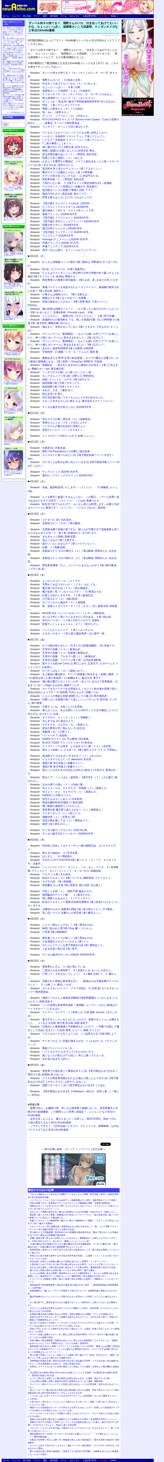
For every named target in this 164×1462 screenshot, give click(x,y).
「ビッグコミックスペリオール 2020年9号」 (60, 207)
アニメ (37, 16)
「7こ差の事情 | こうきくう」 (52, 143)
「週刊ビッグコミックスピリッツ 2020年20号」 (62, 475)
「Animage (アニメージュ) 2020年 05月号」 (60, 239)
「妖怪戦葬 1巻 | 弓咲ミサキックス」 (56, 383)
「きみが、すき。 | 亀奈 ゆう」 (53, 390)
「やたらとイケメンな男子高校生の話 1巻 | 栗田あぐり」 (67, 945)
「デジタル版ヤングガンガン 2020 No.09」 (60, 830)
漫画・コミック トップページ (74, 1149)
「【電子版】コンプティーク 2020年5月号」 (60, 232)
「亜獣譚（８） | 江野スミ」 (51, 732)
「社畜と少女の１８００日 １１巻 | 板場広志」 (62, 595)
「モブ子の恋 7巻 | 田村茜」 (52, 881)
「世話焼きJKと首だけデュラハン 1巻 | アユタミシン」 (66, 168)
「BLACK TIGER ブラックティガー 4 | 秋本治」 (62, 742)
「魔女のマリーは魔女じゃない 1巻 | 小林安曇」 (62, 172)
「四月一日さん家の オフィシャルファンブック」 (64, 250)
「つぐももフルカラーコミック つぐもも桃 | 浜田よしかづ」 (69, 132)
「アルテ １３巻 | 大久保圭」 (51, 874)
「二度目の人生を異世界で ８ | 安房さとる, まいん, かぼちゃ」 (71, 970)
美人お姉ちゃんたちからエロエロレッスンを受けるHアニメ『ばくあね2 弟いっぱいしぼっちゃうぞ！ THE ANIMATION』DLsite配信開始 (14, 41)
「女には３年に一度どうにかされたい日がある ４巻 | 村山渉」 (71, 616)
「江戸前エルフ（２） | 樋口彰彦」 (55, 598)
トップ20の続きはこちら (16, 112)
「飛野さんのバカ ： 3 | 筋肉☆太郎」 (56, 80)
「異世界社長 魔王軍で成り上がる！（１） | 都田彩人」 (67, 809)
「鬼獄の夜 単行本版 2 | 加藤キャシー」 (57, 766)
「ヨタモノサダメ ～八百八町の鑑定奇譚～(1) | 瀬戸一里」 (68, 633)
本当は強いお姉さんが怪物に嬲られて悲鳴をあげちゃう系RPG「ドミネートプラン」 (69, 1261)
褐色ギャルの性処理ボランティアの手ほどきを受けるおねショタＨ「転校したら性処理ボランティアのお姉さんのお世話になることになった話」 (13, 32)
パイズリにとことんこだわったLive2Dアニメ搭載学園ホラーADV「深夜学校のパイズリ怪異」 (74, 1200)
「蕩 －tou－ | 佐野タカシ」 (50, 112)
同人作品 (27, 16)
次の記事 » (99, 1149)
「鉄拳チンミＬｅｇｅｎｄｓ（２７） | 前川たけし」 (65, 624)
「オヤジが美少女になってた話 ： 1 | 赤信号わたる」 (65, 175)
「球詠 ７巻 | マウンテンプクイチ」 (56, 105)
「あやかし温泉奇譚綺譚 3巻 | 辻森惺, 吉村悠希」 (63, 348)
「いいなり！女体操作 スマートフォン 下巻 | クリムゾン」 (68, 136)
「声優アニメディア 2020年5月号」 (55, 246)
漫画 (45, 16)
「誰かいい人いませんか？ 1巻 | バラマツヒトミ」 (64, 543)
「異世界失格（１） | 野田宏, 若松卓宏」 (58, 179)
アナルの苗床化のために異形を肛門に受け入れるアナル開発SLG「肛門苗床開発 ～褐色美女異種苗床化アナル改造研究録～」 (13, 89)
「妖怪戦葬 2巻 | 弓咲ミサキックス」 (56, 386)
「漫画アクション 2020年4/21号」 (54, 214)
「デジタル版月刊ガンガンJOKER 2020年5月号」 (63, 954)
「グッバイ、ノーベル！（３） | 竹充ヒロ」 (60, 116)
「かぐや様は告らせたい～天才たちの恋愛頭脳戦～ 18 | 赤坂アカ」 (73, 645)
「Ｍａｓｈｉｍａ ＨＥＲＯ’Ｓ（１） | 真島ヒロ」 (64, 791)
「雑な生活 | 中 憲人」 (47, 394)
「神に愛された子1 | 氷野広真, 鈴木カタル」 (60, 147)
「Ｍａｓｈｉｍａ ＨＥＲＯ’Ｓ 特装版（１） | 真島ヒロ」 (69, 788)
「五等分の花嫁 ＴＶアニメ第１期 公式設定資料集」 (67, 660)
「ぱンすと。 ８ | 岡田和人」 (52, 856)
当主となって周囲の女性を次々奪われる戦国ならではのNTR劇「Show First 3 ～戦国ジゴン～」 (74, 1212)
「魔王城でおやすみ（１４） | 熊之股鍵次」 (60, 588)
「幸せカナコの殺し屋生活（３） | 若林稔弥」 (61, 419)
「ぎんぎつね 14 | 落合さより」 (53, 721)
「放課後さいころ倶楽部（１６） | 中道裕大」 (61, 90)
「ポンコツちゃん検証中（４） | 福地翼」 (59, 602)
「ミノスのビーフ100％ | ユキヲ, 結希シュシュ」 (63, 435)
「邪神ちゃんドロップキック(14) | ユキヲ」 (60, 422)
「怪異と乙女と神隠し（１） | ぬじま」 (57, 157)
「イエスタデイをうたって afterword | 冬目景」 (62, 759)
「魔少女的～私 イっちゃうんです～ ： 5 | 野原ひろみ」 (67, 591)
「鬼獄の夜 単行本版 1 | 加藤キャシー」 (57, 763)
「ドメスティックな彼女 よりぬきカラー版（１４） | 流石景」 (71, 746)
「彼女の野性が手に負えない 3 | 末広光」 (58, 728)
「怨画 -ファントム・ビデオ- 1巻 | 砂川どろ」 (61, 379)
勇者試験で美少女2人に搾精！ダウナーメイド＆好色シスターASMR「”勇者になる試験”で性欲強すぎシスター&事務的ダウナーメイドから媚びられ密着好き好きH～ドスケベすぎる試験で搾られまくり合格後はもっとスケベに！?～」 (73, 1349)
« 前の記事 (48, 1149)
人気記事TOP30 (89, 16)
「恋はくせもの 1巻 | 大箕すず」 (53, 540)
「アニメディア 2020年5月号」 (53, 235)
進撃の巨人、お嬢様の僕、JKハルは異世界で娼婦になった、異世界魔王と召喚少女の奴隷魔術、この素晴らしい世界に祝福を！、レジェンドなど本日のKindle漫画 (73, 1112)
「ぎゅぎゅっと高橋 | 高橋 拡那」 (54, 536)
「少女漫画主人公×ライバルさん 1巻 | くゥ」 (60, 941)
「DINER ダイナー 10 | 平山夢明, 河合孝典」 (60, 739)
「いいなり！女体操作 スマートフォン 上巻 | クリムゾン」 (68, 139)
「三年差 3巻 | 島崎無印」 (49, 932)
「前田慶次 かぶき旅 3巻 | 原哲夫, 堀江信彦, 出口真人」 (66, 885)
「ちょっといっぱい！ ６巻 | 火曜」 (56, 87)
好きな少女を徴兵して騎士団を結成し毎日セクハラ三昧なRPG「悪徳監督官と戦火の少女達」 (74, 1267)
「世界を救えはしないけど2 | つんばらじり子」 (62, 197)
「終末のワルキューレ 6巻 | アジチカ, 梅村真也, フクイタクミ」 (71, 878)
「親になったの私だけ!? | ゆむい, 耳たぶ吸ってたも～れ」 (68, 1055)
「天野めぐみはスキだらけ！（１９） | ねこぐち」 (64, 584)
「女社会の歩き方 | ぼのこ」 (51, 1059)
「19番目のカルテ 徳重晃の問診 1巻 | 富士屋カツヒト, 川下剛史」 (72, 909)
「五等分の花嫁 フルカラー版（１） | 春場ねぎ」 (64, 656)
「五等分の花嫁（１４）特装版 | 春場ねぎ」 (60, 652)
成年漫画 (54, 16)
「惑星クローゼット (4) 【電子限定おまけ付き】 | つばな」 (68, 1085)
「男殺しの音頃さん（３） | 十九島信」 (57, 108)
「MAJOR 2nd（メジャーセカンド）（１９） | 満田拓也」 (68, 613)
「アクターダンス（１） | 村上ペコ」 (56, 813)
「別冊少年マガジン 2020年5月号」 (55, 225)
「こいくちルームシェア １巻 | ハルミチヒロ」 (62, 630)
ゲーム (64, 16)
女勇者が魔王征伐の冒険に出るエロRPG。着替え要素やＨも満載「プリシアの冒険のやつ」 (72, 1314)
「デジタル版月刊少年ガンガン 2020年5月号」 (62, 407)
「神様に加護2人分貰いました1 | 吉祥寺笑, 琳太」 (63, 150)
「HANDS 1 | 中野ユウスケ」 (52, 795)
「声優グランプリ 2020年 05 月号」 (55, 243)
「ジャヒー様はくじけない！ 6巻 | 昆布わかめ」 (62, 924)
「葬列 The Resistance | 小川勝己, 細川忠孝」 (61, 451)
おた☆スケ (74, 16)
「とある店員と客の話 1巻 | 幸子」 (55, 948)
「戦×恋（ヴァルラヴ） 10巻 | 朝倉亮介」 (59, 269)
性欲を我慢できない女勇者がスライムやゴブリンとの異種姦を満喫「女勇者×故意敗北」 (71, 1203)
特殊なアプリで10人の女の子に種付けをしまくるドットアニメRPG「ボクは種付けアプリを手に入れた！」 (13, 106)
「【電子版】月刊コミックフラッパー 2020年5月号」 (65, 221)
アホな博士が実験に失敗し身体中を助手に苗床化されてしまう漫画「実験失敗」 (67, 1381)
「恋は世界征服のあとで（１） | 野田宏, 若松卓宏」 (64, 154)
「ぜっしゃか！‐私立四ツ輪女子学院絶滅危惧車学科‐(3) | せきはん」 (74, 101)
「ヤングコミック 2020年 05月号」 (55, 471)
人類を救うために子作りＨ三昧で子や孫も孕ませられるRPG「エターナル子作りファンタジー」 (75, 1264)
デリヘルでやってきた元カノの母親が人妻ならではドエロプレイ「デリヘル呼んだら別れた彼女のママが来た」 (13, 49)
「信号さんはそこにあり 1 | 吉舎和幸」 (57, 799)
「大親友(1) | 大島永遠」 (49, 447)
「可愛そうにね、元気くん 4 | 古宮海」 (57, 706)
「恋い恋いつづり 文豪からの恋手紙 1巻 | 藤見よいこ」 (66, 912)
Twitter (113, 16)
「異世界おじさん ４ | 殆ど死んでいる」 (59, 966)
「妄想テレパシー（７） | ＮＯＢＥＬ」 (57, 429)
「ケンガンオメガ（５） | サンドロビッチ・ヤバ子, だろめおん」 (72, 94)
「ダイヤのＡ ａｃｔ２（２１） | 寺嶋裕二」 (61, 717)
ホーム (6, 16)
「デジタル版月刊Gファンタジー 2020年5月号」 (63, 833)
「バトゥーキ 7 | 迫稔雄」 (49, 735)
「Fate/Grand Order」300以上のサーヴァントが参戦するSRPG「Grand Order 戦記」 (14, 70)
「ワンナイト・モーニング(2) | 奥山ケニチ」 (60, 126)
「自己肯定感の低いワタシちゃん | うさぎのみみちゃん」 (68, 397)
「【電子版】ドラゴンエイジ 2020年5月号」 (60, 217)
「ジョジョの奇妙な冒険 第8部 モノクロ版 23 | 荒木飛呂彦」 (69, 696)
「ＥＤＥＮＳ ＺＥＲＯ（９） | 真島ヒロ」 (60, 724)
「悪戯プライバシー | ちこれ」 (52, 1048)
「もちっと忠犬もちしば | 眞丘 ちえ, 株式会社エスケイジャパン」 (72, 401)
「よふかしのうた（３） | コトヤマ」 (56, 581)
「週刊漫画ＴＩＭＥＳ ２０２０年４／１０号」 (63, 210)
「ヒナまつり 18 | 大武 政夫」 (52, 519)
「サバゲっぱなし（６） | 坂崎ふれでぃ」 (59, 670)
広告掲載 (103, 16)
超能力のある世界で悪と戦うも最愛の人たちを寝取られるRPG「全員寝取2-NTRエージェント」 (74, 1419)
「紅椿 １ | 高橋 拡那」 (49, 547)
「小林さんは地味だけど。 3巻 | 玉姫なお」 (60, 294)
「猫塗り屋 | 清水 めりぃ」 (50, 824)
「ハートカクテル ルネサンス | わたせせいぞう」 (63, 1051)
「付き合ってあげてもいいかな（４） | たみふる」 (64, 83)
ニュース (16, 16)
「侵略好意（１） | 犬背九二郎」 (54, 817)
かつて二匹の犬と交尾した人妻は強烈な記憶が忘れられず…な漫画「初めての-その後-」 (71, 1378)
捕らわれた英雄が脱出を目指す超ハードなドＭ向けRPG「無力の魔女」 (63, 1270)
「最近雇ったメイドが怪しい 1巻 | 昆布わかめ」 (62, 938)
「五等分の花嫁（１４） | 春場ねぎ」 (56, 649)
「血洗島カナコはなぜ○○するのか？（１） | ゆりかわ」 (67, 755)
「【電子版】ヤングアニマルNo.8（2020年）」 (62, 203)
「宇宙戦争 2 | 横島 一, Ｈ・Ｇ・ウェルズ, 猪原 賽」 (65, 351)
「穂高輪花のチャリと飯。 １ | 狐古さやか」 (61, 894)
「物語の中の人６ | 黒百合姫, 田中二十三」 (59, 193)
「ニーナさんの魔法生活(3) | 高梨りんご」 (59, 426)
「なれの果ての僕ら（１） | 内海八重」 (57, 784)
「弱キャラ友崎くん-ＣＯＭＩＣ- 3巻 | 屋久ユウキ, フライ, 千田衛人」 (75, 749)
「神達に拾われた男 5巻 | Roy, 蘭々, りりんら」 (62, 928)
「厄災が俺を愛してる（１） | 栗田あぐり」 (60, 820)
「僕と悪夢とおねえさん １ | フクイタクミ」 (61, 898)
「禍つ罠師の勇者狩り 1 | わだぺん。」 (57, 806)
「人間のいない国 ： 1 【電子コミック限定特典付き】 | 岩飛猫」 (72, 183)
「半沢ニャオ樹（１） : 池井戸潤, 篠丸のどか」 (62, 891)
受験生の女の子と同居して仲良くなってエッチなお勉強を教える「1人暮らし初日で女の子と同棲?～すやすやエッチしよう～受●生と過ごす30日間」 (14, 79)
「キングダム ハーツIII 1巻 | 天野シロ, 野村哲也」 (63, 376)
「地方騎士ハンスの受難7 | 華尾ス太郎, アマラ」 (63, 190)
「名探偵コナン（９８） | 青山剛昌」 (56, 523)
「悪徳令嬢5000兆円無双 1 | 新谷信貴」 (57, 802)
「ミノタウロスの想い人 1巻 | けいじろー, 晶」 (62, 372)
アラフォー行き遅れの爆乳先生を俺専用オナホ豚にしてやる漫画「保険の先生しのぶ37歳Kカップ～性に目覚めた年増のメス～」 (13, 98)
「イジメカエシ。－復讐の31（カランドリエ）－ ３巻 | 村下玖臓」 (73, 316)
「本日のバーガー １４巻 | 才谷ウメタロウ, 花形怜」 (66, 620)
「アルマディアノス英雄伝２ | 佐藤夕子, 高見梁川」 (64, 186)
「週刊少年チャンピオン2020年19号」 (57, 228)
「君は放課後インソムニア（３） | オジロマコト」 (64, 98)
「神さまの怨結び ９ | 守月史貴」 (55, 853)
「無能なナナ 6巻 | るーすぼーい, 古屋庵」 (59, 298)
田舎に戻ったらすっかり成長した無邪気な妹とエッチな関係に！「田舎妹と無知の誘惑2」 (13, 56)
